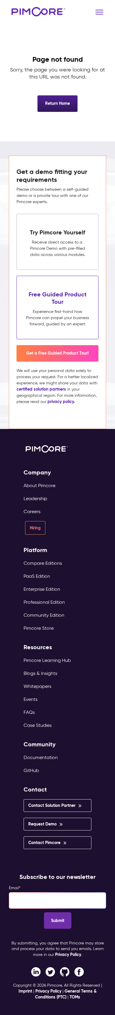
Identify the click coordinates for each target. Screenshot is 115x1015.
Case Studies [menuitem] (38, 725)
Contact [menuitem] (35, 789)
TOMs (75, 997)
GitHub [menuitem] (31, 770)
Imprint (25, 991)
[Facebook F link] (36, 971)
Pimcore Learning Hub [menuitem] (47, 660)
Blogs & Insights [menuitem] (40, 673)
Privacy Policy (68, 954)
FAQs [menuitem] (29, 712)
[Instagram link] (65, 971)
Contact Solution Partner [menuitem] (51, 805)
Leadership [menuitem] (35, 498)
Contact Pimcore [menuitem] (44, 842)
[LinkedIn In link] (79, 971)
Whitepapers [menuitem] (37, 686)
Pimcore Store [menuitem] (39, 628)
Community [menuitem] (40, 744)
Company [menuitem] (37, 472)
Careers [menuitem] (32, 511)
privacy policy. (61, 401)
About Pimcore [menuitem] (39, 485)
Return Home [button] (57, 103)
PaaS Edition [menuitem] (37, 576)
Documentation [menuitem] (41, 757)
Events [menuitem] (30, 699)
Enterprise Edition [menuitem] (42, 589)
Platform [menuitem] (35, 550)
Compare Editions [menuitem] (43, 563)
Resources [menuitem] (38, 647)
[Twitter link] (50, 971)
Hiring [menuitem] (35, 528)
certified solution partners (41, 389)
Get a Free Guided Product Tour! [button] (57, 353)
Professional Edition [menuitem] (44, 602)
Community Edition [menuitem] (44, 615)
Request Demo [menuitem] (42, 824)
